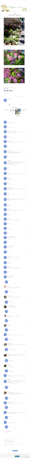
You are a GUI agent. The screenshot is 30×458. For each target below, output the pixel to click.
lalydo (8, 353)
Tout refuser (22, 456)
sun (7, 421)
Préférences (27, 456)
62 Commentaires (24, 96)
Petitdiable (8, 286)
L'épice (8, 333)
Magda (14, 87)
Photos (15, 13)
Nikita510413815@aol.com (11, 305)
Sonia (8, 411)
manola (8, 391)
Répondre (25, 123)
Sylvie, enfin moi (9, 295)
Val (7, 324)
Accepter (17, 456)
